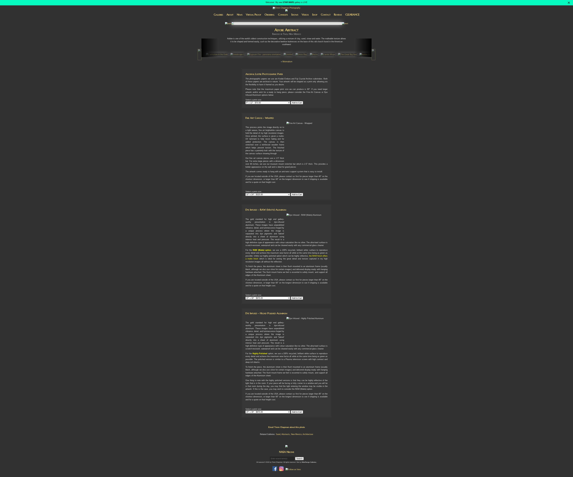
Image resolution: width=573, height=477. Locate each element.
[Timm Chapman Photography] (286, 8)
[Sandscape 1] (237, 54)
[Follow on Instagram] (281, 469)
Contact (326, 14)
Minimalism (287, 61)
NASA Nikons (286, 452)
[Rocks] (314, 54)
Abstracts (285, 434)
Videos (305, 14)
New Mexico (296, 434)
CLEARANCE (352, 14)
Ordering (270, 14)
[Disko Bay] (301, 54)
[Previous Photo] (228, 23)
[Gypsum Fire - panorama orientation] (264, 54)
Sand (278, 434)
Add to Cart (297, 103)
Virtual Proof (253, 14)
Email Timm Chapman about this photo (286, 427)
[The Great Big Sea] (347, 54)
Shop (314, 14)
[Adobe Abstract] (367, 54)
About (230, 14)
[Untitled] (288, 54)
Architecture (308, 434)
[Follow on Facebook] (275, 469)
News (239, 14)
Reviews (338, 14)
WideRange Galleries (309, 462)
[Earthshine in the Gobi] (217, 54)
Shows (294, 14)
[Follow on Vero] (293, 469)
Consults (283, 14)
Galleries (218, 14)
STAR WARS (288, 2)
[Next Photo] (345, 23)
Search (299, 458)
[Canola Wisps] (328, 54)
